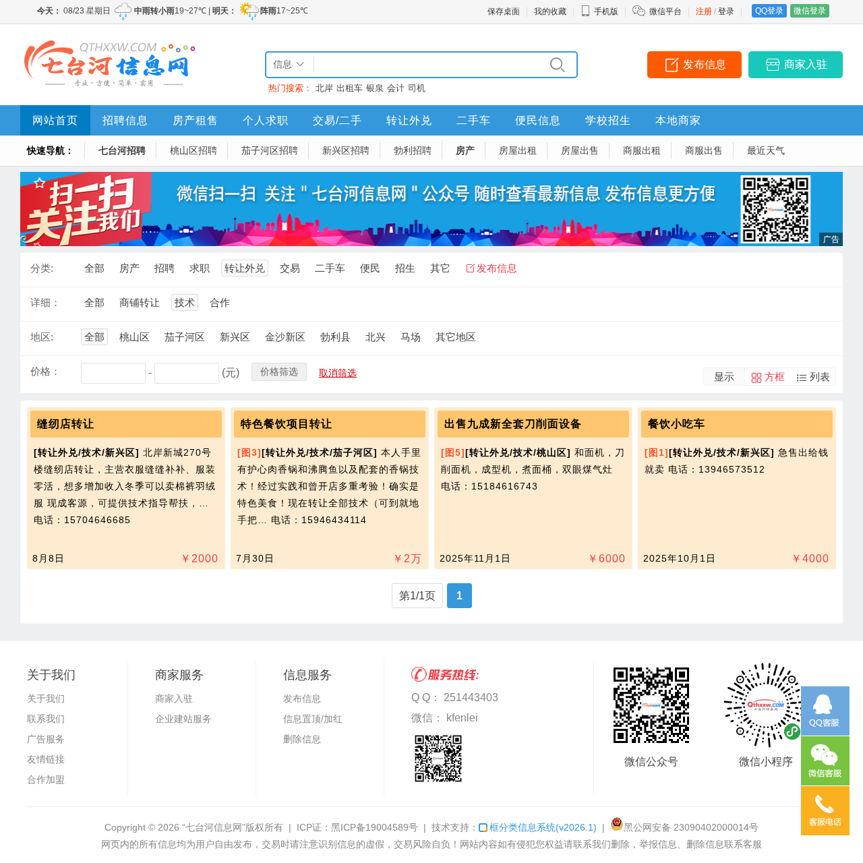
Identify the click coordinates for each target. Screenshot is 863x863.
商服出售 (704, 150)
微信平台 (665, 11)
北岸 (324, 88)
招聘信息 (125, 120)
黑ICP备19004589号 (374, 827)
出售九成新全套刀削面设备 (513, 423)
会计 (396, 88)
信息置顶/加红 (313, 718)
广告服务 (46, 739)
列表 (820, 376)
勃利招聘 (413, 150)
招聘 (164, 268)
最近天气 (766, 150)
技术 (185, 302)
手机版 (606, 11)
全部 (94, 268)
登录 (726, 11)
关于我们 (46, 698)
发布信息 (704, 64)
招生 (405, 268)
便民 (370, 268)
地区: (41, 337)
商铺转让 (139, 302)
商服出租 (642, 150)
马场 (410, 337)
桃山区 (134, 337)
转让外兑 (409, 120)
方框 (775, 376)
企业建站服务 (183, 718)
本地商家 (678, 120)
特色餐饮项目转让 (286, 423)
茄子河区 (185, 337)
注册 (704, 11)
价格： (45, 371)
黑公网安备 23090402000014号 (691, 827)
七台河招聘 (122, 150)
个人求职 (266, 120)
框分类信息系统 (543, 827)
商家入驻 (805, 64)
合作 (220, 302)
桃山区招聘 (193, 150)
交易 (290, 268)
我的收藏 (550, 11)
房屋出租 (518, 150)
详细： (45, 302)
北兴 (375, 337)
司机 (416, 88)
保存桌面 (503, 11)
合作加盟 (46, 779)
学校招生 (608, 120)
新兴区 (235, 337)
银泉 (375, 88)
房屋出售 (580, 150)
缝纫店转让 (65, 423)
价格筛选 (279, 371)
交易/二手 (337, 120)
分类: (41, 268)
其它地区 (456, 337)
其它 (440, 268)
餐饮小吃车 (676, 423)
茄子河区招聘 (269, 150)
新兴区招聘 (345, 150)
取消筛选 (338, 372)
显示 (724, 376)
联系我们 (46, 718)
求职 (199, 268)
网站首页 (55, 120)
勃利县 (335, 337)
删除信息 (302, 739)
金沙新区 (285, 337)
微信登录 (810, 11)
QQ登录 (769, 11)
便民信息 (538, 120)
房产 (465, 150)
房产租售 (195, 120)
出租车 (349, 88)
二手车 (473, 120)
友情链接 (46, 759)
